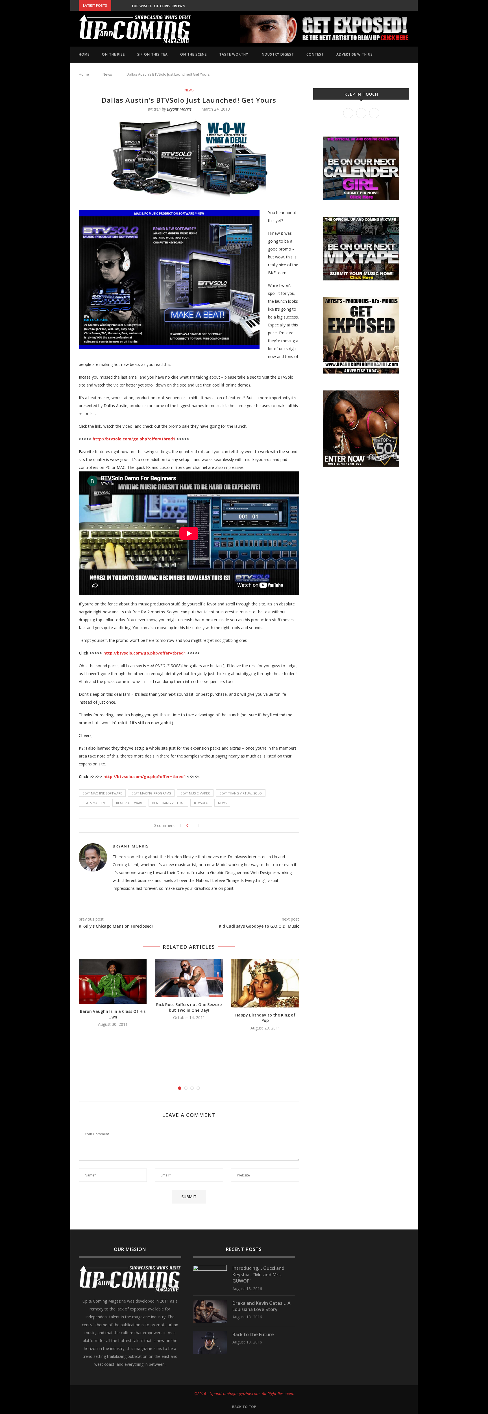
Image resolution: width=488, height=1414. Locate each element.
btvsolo (201, 803)
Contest (315, 54)
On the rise (113, 54)
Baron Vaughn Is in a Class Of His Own (112, 1014)
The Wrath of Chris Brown (158, 6)
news (222, 803)
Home (84, 54)
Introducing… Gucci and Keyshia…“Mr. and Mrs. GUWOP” (258, 1274)
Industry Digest (277, 54)
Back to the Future (253, 1334)
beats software (129, 803)
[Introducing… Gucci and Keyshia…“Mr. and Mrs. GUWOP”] (210, 1267)
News (107, 74)
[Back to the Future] (210, 1334)
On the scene (193, 54)
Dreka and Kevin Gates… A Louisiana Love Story (261, 1306)
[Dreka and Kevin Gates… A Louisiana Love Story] (210, 1302)
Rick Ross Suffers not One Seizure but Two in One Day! (189, 1007)
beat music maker (195, 793)
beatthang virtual (168, 803)
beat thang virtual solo (240, 793)
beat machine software (102, 793)
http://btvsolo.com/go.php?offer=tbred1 (134, 439)
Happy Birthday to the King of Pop (265, 1017)
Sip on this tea (152, 54)
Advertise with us (354, 54)
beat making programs (151, 793)
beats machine (94, 803)
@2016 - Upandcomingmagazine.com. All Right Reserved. (244, 1393)
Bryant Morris (179, 109)
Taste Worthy (233, 54)
